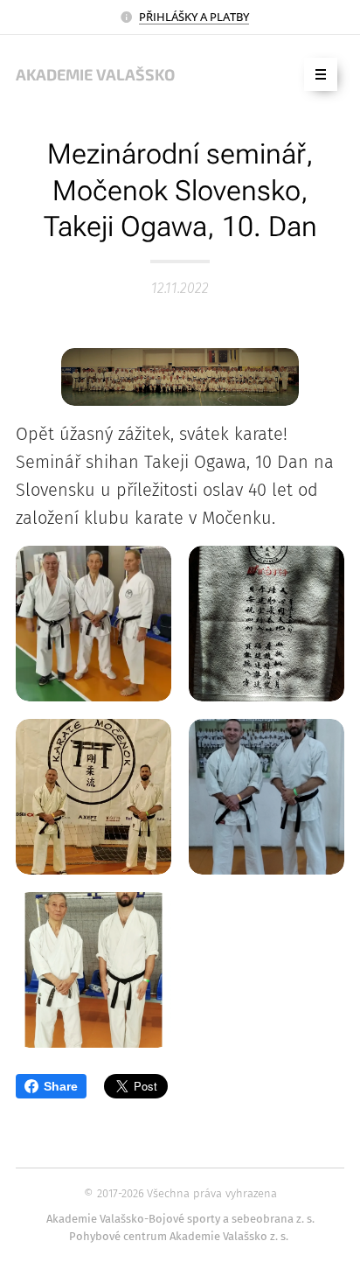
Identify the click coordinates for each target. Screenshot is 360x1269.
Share (61, 1086)
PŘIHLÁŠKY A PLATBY (194, 16)
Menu (320, 74)
